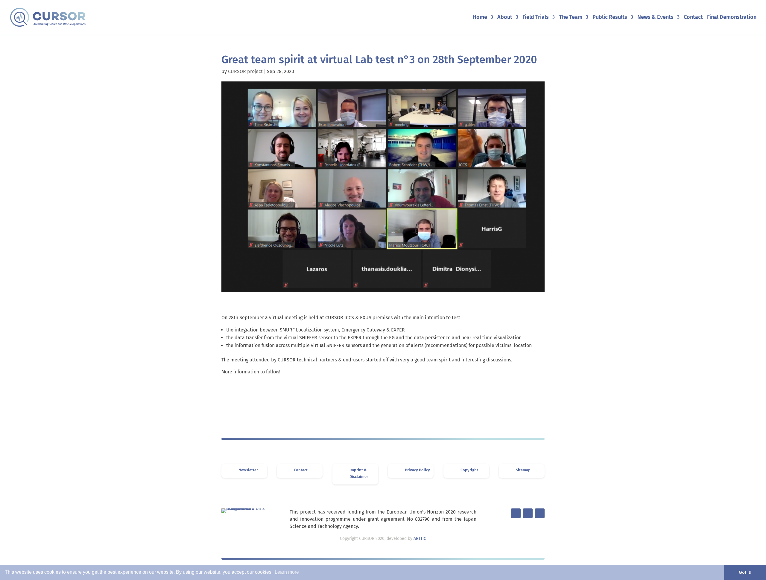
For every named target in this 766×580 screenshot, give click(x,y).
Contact (693, 17)
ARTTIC (420, 538)
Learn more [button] (287, 572)
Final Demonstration (731, 17)
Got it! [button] (745, 572)
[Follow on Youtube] (540, 513)
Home (480, 17)
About (504, 17)
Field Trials (535, 17)
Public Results (609, 17)
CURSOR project (245, 71)
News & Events (655, 17)
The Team (570, 17)
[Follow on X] (516, 513)
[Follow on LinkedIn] (528, 513)
